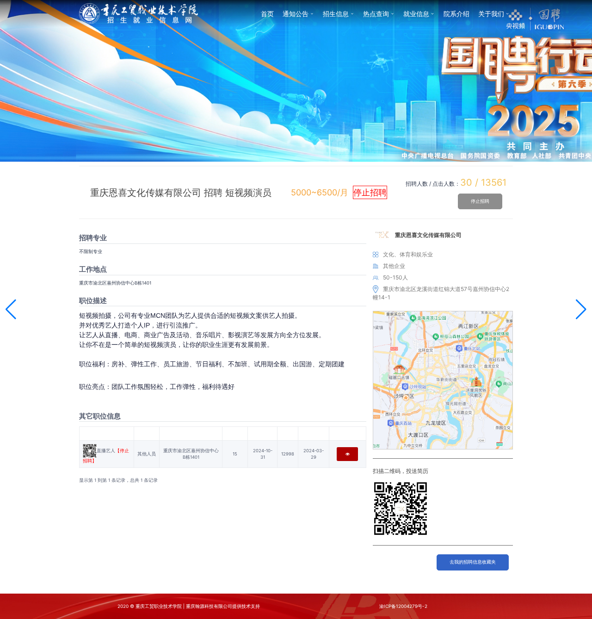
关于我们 (491, 14)
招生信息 (336, 14)
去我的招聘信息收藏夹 (473, 561)
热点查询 (376, 14)
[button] (11, 309)
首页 (267, 14)
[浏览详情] (347, 454)
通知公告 (295, 14)
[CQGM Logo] (138, 13)
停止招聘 (480, 201)
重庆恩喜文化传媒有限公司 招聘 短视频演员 (180, 192)
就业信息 (416, 14)
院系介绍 (456, 14)
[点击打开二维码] (90, 450)
